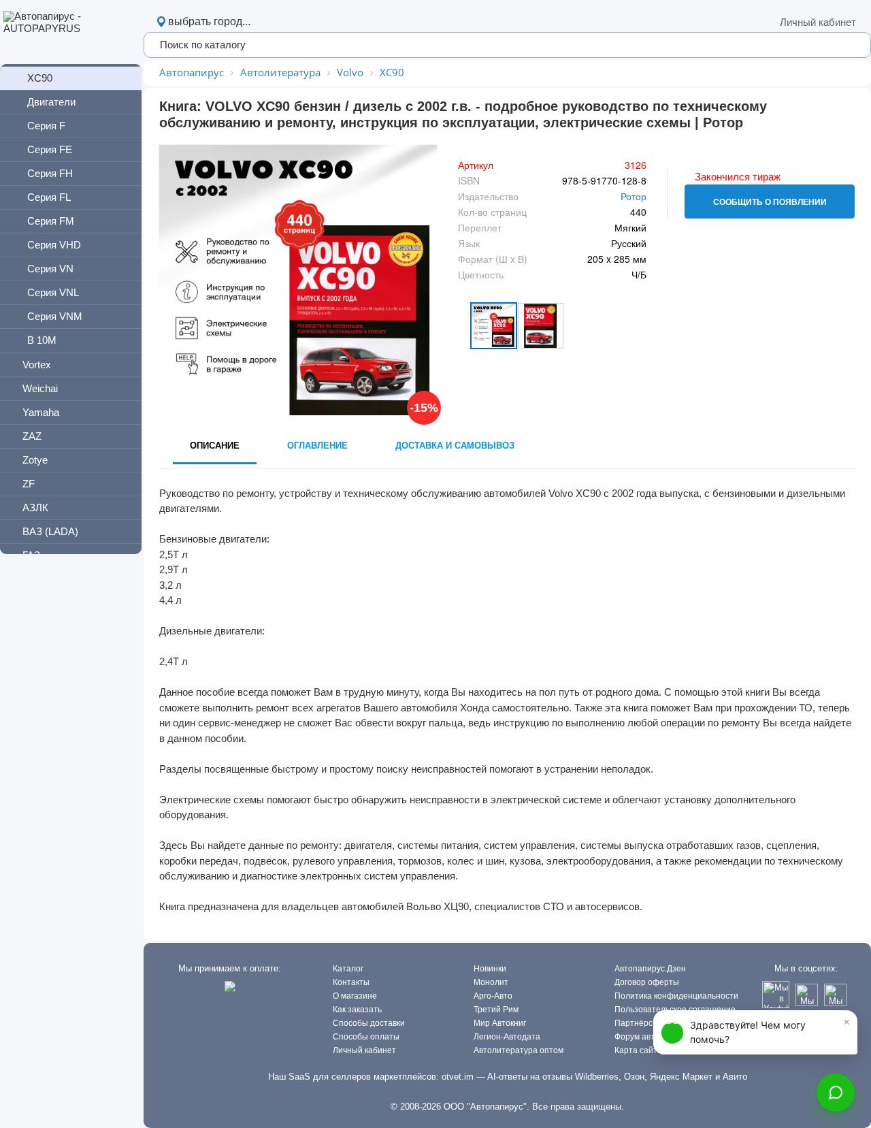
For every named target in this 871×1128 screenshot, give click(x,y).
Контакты (351, 982)
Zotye (35, 460)
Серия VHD (54, 245)
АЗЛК (35, 507)
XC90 (39, 78)
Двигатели (51, 102)
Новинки (490, 968)
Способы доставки (369, 1023)
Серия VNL (53, 292)
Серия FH (50, 173)
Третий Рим (496, 1009)
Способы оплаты (366, 1037)
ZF (28, 483)
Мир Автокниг (500, 1023)
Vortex (36, 364)
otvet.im (458, 1076)
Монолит (491, 982)
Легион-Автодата (507, 1037)
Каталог (348, 968)
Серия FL (49, 197)
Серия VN (50, 268)
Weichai (40, 388)
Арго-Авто (493, 996)
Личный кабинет (818, 22)
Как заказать (357, 1009)
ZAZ (32, 436)
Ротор (633, 196)
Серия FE (49, 149)
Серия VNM (54, 316)
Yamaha (40, 412)
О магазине (355, 996)
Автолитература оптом (518, 1050)
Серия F (46, 125)
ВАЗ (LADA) (50, 531)
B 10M (41, 340)
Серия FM (50, 221)
